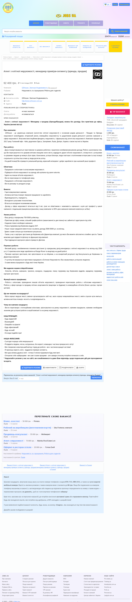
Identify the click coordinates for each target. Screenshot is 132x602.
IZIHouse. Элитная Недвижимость (35, 88)
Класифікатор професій (50, 595)
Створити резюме (28, 579)
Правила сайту (6, 590)
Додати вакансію (48, 579)
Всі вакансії (52, 88)
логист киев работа (113, 269)
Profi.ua (106, 590)
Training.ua (107, 581)
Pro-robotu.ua (108, 579)
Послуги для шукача (29, 581)
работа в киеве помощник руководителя (116, 263)
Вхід (115, 4)
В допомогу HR (47, 592)
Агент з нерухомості (13, 441)
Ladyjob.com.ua (109, 595)
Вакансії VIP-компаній (29, 592)
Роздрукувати (67, 367)
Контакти (5, 581)
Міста (10, 587)
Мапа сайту (5, 584)
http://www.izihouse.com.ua (32, 101)
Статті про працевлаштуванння (93, 581)
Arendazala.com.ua (110, 584)
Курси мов (66, 590)
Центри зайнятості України (92, 595)
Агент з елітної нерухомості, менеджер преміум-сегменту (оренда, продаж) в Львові (68, 375)
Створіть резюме (117, 104)
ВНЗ (64, 579)
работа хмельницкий (114, 259)
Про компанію (6, 579)
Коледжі (66, 581)
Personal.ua (107, 592)
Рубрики (4, 587)
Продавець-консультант (15, 434)
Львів (37, 83)
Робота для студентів (52, 453)
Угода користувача (8, 595)
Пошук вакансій (27, 584)
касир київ (110, 256)
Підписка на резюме (49, 587)
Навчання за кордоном (70, 595)
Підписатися (96, 377)
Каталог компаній (89, 592)
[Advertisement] (53, 397)
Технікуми (66, 584)
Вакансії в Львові (86, 465)
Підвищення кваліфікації (71, 592)
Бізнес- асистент (12, 421)
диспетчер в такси (113, 266)
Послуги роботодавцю (50, 581)
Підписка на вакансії (29, 587)
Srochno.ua (107, 587)
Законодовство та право (91, 587)
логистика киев (112, 280)
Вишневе (110, 125)
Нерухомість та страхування (32, 453)
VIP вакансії (119, 112)
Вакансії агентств (28, 595)
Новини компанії (89, 579)
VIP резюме (46, 590)
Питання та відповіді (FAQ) (10, 592)
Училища (66, 587)
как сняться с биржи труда (116, 250)
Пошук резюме (47, 584)
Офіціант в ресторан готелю (17, 447)
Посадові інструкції (90, 590)
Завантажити (50, 367)
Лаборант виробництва (116, 118)
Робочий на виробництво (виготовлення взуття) (27, 428)
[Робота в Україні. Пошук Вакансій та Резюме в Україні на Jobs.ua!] (8, 7)
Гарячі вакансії (27, 590)
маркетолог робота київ (115, 277)
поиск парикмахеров (114, 253)
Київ (108, 140)
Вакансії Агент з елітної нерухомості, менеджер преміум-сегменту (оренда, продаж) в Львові (53, 467)
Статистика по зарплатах (92, 584)
